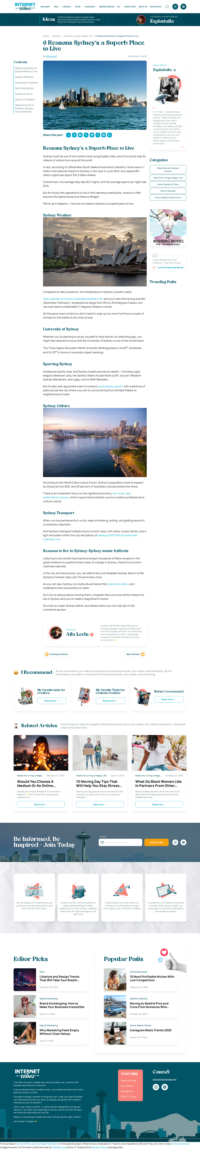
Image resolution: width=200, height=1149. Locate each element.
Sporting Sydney (24, 88)
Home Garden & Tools (168, 184)
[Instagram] (175, 7)
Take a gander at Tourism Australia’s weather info (72, 298)
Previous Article (59, 654)
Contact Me (155, 6)
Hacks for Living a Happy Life (167, 177)
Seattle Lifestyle (106, 6)
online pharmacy (180, 1143)
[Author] (92, 634)
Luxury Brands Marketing (170, 267)
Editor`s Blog (128, 1096)
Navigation (127, 1091)
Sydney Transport (25, 99)
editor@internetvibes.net (164, 1079)
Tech (56, 6)
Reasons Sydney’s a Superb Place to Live (26, 69)
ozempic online (99, 1147)
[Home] (25, 6)
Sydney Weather (24, 77)
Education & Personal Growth (168, 169)
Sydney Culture (24, 93)
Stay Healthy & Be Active (168, 197)
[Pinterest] (183, 7)
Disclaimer (127, 1086)
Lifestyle (66, 6)
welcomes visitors (118, 584)
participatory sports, (110, 386)
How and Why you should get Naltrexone (37, 1143)
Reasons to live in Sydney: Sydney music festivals (24, 108)
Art (118, 6)
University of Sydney (26, 82)
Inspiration (90, 6)
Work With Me (128, 1080)
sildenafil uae (58, 1147)
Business (45, 6)
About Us (143, 6)
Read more (50, 700)
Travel (77, 6)
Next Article (133, 654)
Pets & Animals (168, 190)
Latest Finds (130, 6)
